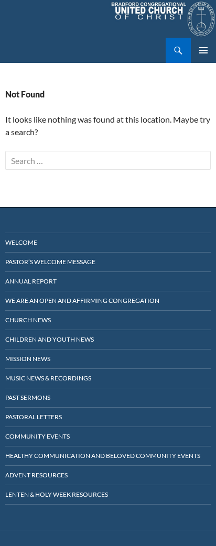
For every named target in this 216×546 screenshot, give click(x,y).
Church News (28, 320)
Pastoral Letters (33, 417)
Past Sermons (27, 397)
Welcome (21, 242)
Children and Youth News (49, 339)
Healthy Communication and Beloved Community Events (102, 456)
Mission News (27, 359)
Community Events (37, 436)
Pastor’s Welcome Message (50, 262)
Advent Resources (36, 475)
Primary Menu (203, 50)
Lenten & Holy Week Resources (56, 494)
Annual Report (31, 281)
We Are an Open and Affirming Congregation (82, 300)
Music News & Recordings (48, 378)
